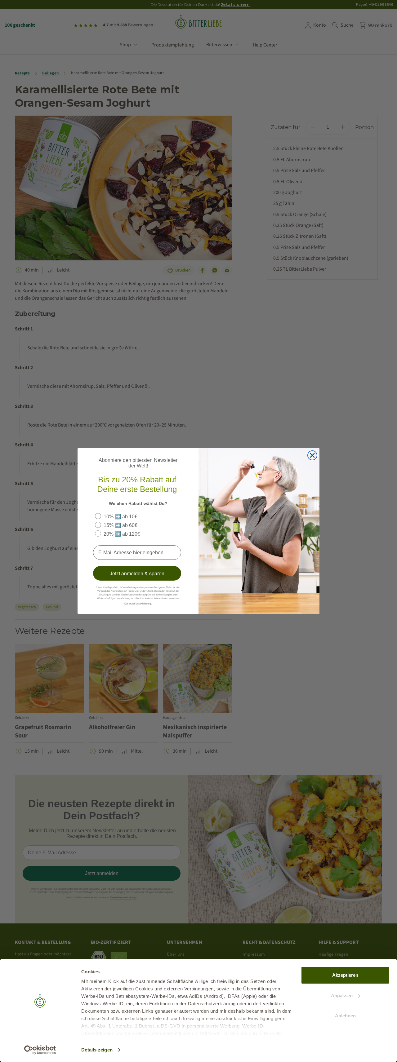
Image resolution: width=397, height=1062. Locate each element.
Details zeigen (97, 1049)
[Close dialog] (312, 455)
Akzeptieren (345, 975)
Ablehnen (345, 1015)
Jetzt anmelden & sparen (137, 573)
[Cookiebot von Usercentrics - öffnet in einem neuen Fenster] (40, 1050)
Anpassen (342, 995)
